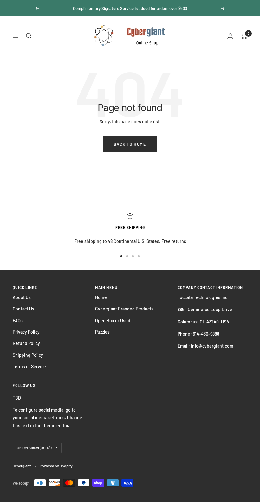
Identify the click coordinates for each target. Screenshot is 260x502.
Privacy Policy (26, 332)
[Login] (230, 36)
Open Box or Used (112, 320)
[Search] (29, 36)
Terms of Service (29, 366)
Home (101, 297)
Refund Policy (26, 343)
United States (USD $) (34, 448)
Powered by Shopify (56, 466)
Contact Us (23, 308)
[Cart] (244, 36)
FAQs (18, 320)
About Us (22, 297)
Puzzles (102, 332)
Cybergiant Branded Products (124, 308)
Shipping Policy (28, 355)
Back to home (130, 144)
